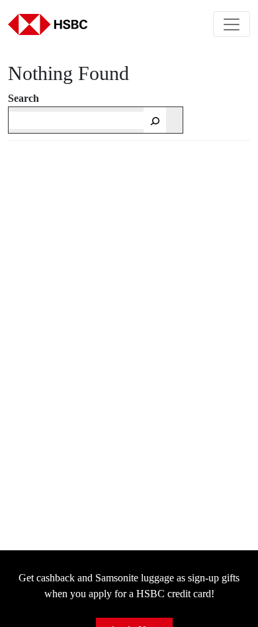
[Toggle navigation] (231, 24)
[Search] (155, 120)
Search (23, 98)
